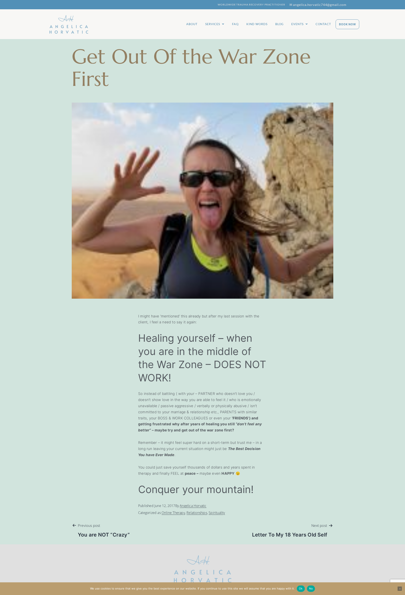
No (311, 588)
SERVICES (212, 24)
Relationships (196, 512)
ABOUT (191, 24)
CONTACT (323, 24)
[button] (214, 24)
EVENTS (297, 24)
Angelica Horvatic (193, 505)
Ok (301, 588)
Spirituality (217, 512)
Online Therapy (173, 512)
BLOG (279, 24)
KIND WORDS (256, 24)
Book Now (347, 24)
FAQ (235, 24)
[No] (400, 589)
